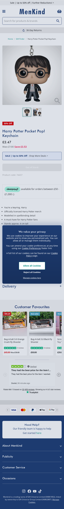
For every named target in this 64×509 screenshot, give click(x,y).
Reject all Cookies (32, 272)
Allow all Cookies (32, 265)
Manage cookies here (32, 278)
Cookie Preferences (31, 248)
